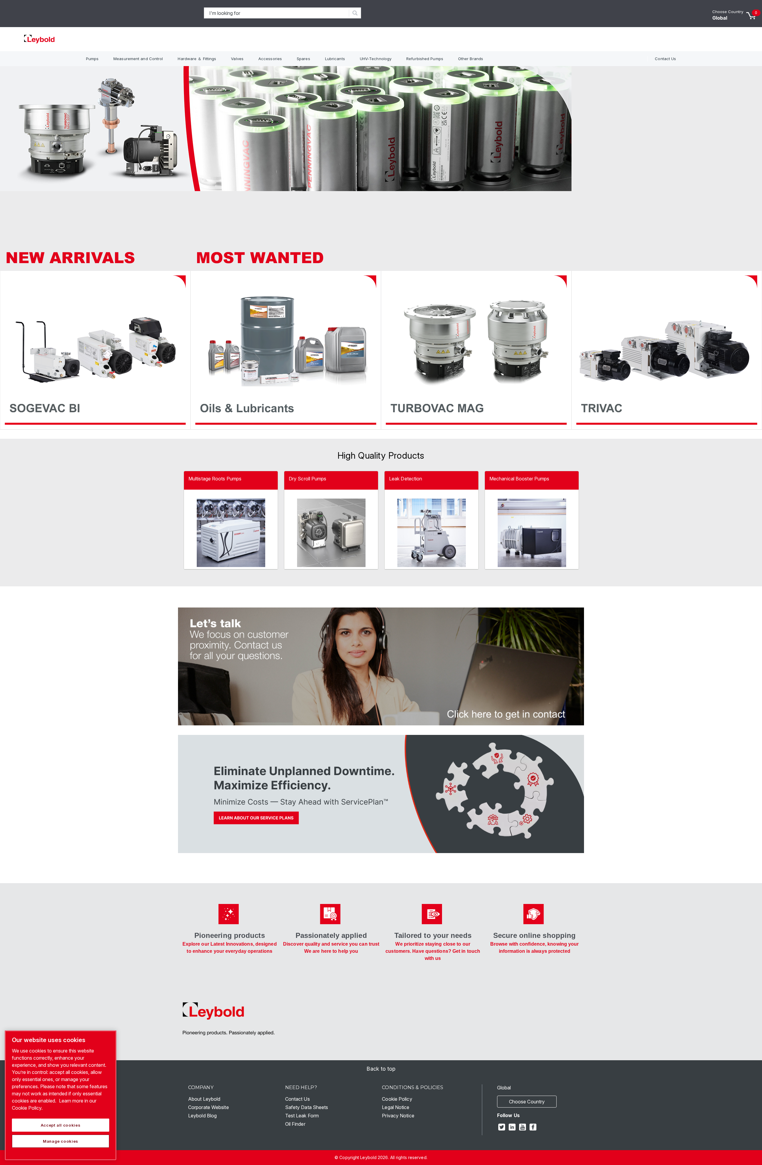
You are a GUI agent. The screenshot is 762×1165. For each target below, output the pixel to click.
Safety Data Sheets (306, 1107)
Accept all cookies (61, 1125)
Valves (237, 58)
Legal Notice (395, 1107)
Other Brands (470, 58)
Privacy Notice (398, 1116)
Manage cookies (60, 1141)
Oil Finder (295, 1124)
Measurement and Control (138, 58)
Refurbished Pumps (424, 58)
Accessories (270, 58)
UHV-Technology (375, 58)
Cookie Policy (397, 1099)
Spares (303, 58)
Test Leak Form (302, 1116)
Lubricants (335, 58)
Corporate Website (208, 1107)
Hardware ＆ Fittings (197, 58)
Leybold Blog (202, 1116)
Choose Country (727, 11)
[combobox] (276, 13)
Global (719, 18)
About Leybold (204, 1099)
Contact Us (665, 58)
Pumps (92, 58)
